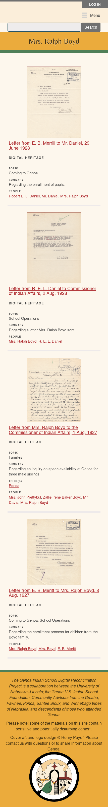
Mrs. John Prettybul (25, 497)
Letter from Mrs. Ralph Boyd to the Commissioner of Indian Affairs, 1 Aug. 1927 (53, 429)
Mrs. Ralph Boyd (74, 195)
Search (90, 27)
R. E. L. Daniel (50, 341)
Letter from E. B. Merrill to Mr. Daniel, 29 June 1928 (49, 145)
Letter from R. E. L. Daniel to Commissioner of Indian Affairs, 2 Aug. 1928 (52, 290)
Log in (94, 4)
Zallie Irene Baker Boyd (62, 497)
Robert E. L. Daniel (24, 195)
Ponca (14, 485)
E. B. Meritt (67, 648)
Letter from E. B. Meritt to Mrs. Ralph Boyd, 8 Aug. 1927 (54, 592)
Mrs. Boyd (47, 648)
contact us (15, 743)
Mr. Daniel (50, 195)
